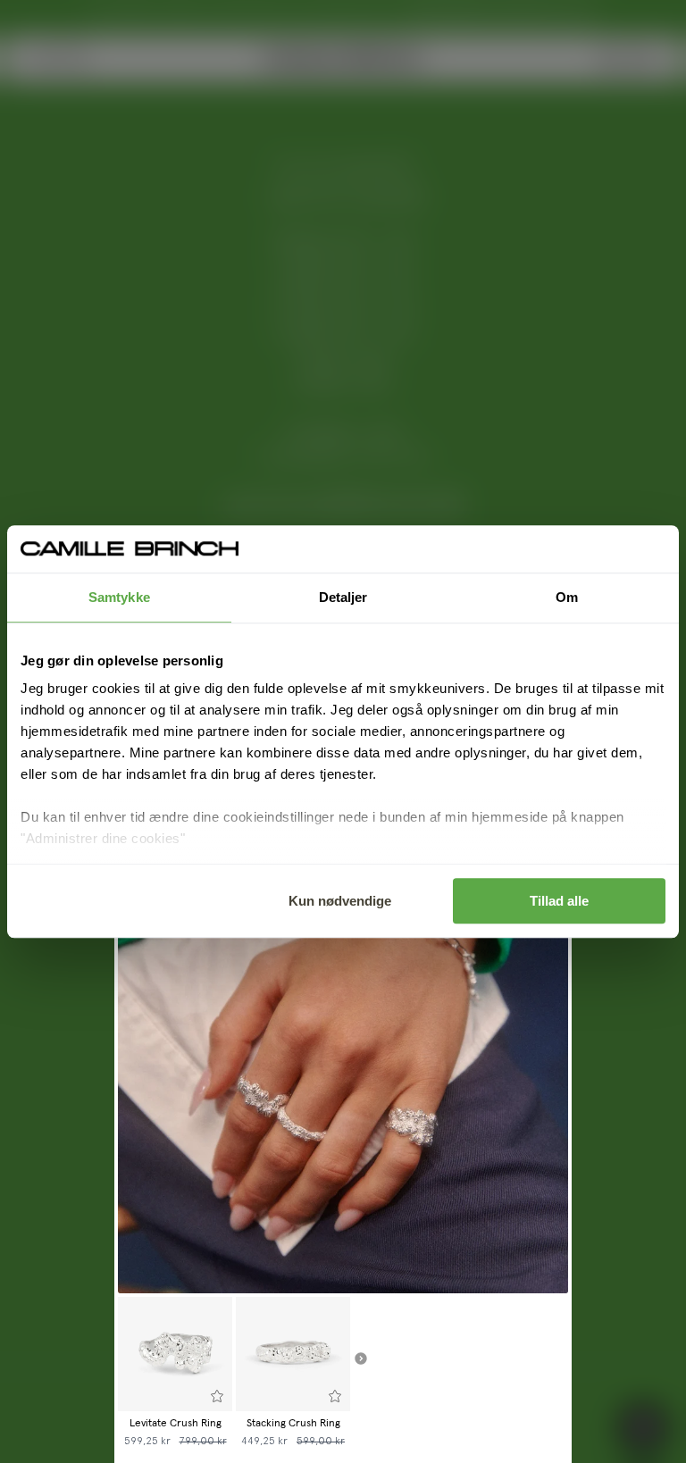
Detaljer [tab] (343, 597)
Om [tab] (567, 597)
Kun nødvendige (340, 900)
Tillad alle (559, 900)
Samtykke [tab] (119, 597)
